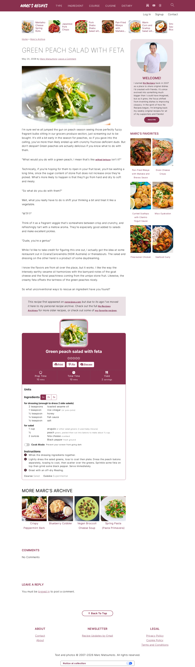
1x (43, 397)
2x (48, 397)
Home (25, 39)
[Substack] (147, 5)
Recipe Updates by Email (97, 635)
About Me (152, 120)
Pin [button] (73, 364)
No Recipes (149, 83)
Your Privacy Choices (107, 663)
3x (54, 397)
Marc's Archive (37, 39)
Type (59, 5)
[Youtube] (153, 5)
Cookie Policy (154, 640)
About (40, 640)
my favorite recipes (106, 310)
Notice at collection (74, 663)
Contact (40, 635)
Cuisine (110, 5)
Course (94, 5)
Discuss (87, 364)
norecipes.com (73, 302)
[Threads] (160, 5)
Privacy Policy (155, 635)
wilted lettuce (103, 159)
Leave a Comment (67, 59)
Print (60, 364)
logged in (44, 591)
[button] (68, 358)
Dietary (127, 5)
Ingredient (75, 5)
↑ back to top (97, 613)
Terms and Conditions (154, 644)
